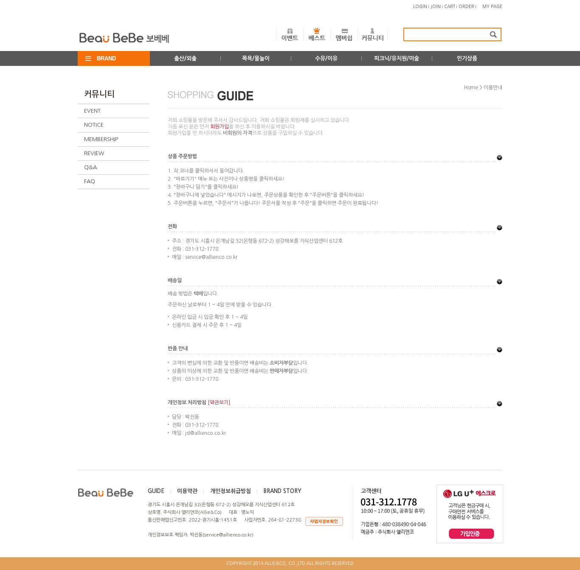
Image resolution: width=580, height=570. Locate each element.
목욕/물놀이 (256, 58)
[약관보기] (219, 402)
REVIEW (94, 153)
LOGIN (420, 6)
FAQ (89, 181)
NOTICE (94, 125)
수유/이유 (326, 58)
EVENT (92, 110)
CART (449, 6)
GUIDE (156, 491)
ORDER (466, 6)
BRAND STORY (282, 491)
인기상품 (467, 58)
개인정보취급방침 (230, 491)
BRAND (106, 58)
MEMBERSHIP (101, 139)
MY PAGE (492, 6)
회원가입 (219, 126)
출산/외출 (185, 58)
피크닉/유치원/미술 (396, 58)
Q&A (90, 167)
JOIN (436, 6)
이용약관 (187, 491)
